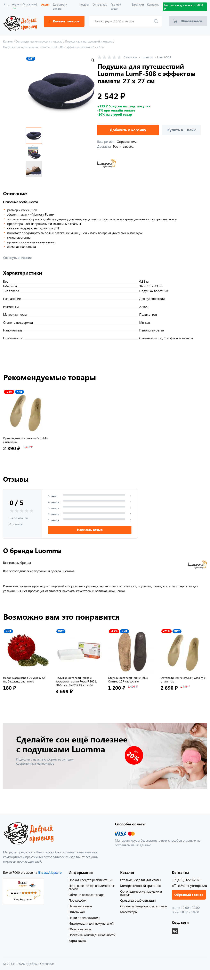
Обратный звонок (188, 894)
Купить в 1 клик (181, 129)
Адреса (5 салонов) (24, 6)
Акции (45, 4)
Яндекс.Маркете (50, 872)
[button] (92, 60)
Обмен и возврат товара (86, 894)
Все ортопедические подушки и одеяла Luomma (38, 571)
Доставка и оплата (60, 6)
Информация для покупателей (91, 923)
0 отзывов (130, 57)
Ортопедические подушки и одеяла (141, 893)
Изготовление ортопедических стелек (91, 887)
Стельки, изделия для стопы (140, 880)
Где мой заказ (116, 6)
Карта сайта (77, 940)
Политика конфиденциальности (91, 935)
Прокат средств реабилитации (90, 880)
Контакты (153, 4)
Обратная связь (79, 929)
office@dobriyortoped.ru (189, 885)
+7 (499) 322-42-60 (186, 880)
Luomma (147, 57)
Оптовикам (100, 4)
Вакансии (138, 4)
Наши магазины (80, 906)
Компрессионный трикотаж (140, 885)
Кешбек (84, 4)
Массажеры (128, 912)
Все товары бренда (17, 562)
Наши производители (84, 917)
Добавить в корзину (128, 129)
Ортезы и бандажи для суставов (143, 906)
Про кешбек (77, 900)
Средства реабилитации (138, 900)
